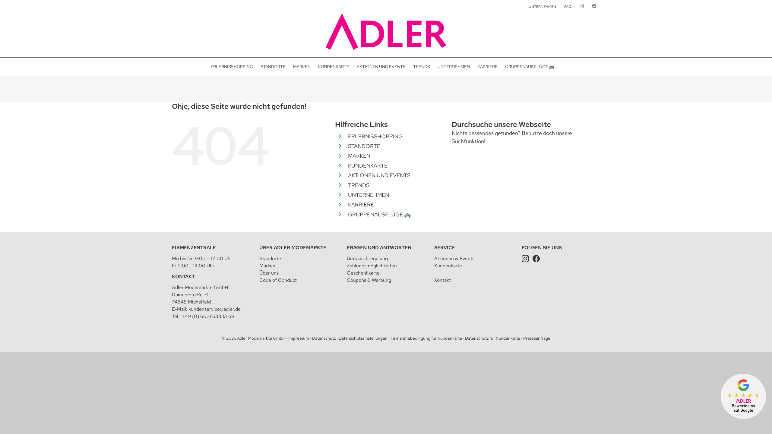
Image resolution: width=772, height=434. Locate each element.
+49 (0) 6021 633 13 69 (208, 316)
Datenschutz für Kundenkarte (492, 338)
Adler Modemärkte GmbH (261, 338)
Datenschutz (324, 338)
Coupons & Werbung (369, 280)
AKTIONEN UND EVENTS (379, 175)
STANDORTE (364, 146)
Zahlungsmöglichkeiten (372, 266)
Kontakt (183, 276)
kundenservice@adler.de (214, 309)
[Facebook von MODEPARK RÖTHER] (594, 6)
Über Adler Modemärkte (292, 247)
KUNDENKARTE (368, 165)
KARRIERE (361, 204)
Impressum (298, 338)
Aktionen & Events (454, 258)
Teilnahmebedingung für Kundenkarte (426, 338)
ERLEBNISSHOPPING (375, 136)
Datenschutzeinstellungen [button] (363, 338)
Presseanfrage (536, 338)
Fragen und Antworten (379, 247)
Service (444, 247)
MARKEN (359, 155)
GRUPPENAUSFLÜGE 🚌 (379, 214)
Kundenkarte (448, 266)
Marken (267, 266)
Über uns (269, 273)
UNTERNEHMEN (368, 194)
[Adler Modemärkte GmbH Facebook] (536, 258)
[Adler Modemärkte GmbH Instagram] (525, 258)
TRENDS (358, 185)
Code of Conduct (278, 280)
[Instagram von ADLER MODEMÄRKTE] (582, 6)
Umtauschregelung (367, 258)
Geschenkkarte (363, 273)
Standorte (270, 258)
